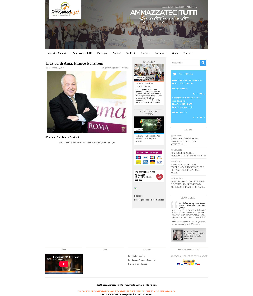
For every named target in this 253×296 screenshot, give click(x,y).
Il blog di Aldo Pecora (137, 264)
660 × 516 (124, 67)
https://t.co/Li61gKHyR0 (182, 104)
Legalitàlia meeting (136, 256)
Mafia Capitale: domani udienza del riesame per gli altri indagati (87, 142)
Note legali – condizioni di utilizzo (149, 200)
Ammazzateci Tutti (82, 52)
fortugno (140, 77)
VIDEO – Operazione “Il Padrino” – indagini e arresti (148, 138)
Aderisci (117, 52)
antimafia (187, 74)
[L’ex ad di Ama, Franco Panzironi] (86, 132)
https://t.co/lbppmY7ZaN (182, 83)
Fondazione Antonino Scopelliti (141, 260)
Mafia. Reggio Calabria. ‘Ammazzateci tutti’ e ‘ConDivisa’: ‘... (185, 141)
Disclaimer (138, 196)
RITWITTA (201, 93)
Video (175, 52)
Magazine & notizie (57, 52)
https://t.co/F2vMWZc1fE (182, 107)
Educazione (160, 52)
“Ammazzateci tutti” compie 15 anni (145, 84)
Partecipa (102, 52)
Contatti (188, 52)
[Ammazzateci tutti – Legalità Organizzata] (126, 24)
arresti (139, 130)
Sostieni (130, 52)
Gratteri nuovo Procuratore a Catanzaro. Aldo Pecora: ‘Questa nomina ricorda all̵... (188, 184)
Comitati (144, 52)
